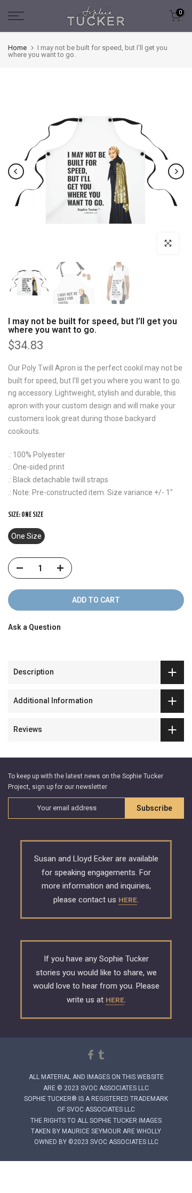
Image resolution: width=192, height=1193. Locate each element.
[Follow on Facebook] (90, 1054)
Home (17, 48)
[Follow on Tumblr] (101, 1054)
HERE (127, 900)
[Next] (176, 171)
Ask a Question (34, 627)
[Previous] (16, 171)
